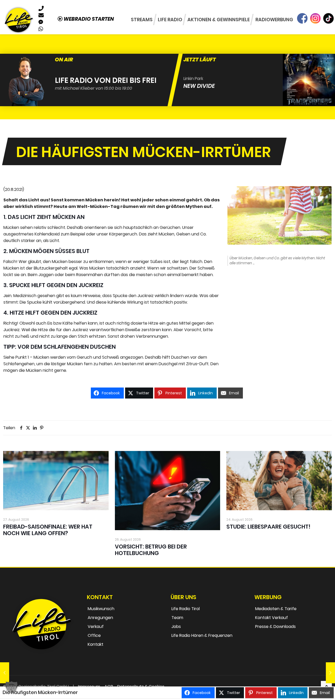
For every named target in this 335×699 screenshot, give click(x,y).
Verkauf (96, 626)
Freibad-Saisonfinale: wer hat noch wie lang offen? (47, 530)
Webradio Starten (88, 19)
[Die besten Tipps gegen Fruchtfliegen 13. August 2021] (4, 672)
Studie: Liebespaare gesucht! (268, 526)
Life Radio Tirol (185, 609)
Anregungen (100, 618)
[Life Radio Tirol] (18, 19)
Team (177, 618)
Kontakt (95, 644)
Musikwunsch (101, 609)
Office (94, 635)
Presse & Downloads (275, 626)
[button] (11, 687)
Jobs (176, 626)
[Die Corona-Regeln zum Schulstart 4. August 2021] (330, 672)
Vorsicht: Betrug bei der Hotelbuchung (151, 550)
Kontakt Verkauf (271, 618)
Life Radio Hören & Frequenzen (201, 635)
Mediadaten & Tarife (276, 609)
